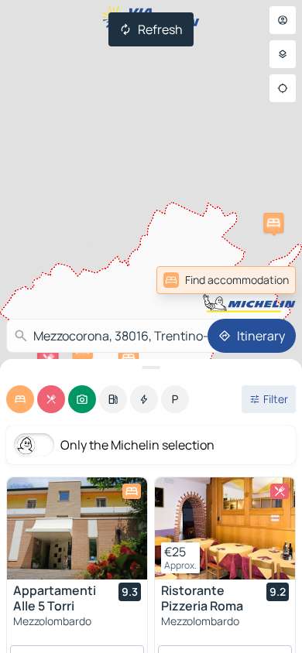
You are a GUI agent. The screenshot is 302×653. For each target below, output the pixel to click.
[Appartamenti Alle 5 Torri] (77, 528)
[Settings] (282, 54)
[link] (262, 280)
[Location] (282, 88)
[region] (77, 528)
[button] (273, 223)
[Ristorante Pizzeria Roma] (225, 528)
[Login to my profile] (282, 20)
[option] (20, 399)
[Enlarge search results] (151, 367)
